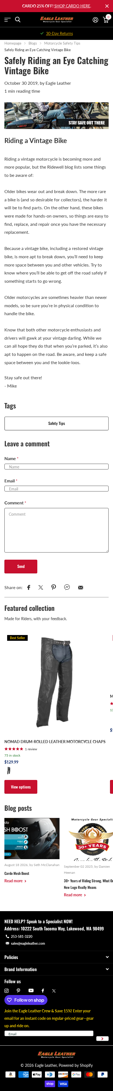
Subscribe (102, 1038)
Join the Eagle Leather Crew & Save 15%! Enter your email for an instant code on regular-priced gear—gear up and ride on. (49, 1018)
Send (21, 566)
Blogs (33, 43)
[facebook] (43, 991)
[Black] (9, 770)
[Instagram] (6, 991)
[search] (17, 19)
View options (21, 787)
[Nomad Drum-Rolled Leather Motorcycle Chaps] (55, 683)
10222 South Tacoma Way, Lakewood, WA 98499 (62, 928)
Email (11, 480)
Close (107, 6)
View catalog (7, 19)
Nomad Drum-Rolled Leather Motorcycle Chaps (55, 741)
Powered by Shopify (76, 1065)
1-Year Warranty (59, 33)
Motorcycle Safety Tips (62, 43)
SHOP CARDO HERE (72, 6)
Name (11, 458)
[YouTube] (31, 991)
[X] (54, 991)
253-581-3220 (21, 937)
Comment (15, 502)
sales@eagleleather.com (28, 943)
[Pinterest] (18, 991)
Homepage (12, 43)
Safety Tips (56, 423)
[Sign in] (95, 19)
